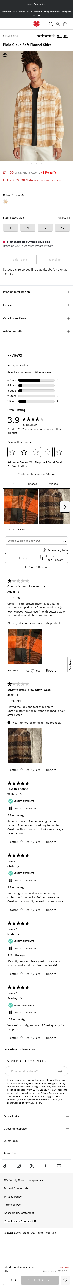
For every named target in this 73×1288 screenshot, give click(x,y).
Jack (10, 695)
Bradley (12, 998)
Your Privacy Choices (17, 1221)
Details (38, 11)
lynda (10, 934)
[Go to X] (32, 1166)
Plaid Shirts (11, 35)
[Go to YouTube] (59, 1166)
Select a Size (40, 1280)
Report (51, 670)
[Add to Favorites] (65, 1280)
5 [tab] (46, 164)
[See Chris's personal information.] (17, 866)
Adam (11, 592)
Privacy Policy (33, 1102)
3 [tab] (36, 164)
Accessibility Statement (19, 1213)
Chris (10, 866)
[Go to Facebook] (45, 1166)
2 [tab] (38, 15)
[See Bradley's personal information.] (21, 998)
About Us (10, 1153)
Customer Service (15, 1129)
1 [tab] (34, 15)
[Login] (57, 24)
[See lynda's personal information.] (18, 934)
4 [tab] (41, 164)
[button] (51, 24)
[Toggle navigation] (6, 24)
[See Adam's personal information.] (18, 591)
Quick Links (11, 1116)
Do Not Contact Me (16, 1188)
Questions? (11, 1141)
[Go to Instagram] (18, 1166)
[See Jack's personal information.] (17, 695)
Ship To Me (20, 259)
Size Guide (64, 217)
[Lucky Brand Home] (36, 24)
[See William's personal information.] (20, 794)
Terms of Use (48, 1099)
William (12, 794)
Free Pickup (53, 259)
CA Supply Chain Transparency (23, 1180)
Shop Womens (52, 11)
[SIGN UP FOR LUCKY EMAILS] (60, 1071)
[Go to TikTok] (5, 1166)
